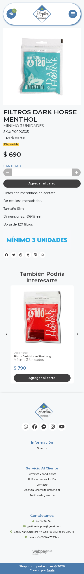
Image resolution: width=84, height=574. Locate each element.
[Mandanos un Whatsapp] (26, 427)
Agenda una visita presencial (42, 489)
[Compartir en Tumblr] (28, 255)
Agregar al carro (42, 183)
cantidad (12, 166)
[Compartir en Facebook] (6, 255)
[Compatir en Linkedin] (35, 255)
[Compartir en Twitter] (14, 255)
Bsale (50, 570)
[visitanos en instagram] (53, 427)
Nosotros (42, 448)
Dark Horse (15, 138)
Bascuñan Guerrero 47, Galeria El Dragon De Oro (44, 531)
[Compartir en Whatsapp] (42, 255)
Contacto (42, 484)
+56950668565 (44, 521)
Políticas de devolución (42, 479)
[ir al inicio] (43, 412)
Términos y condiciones (42, 473)
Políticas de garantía (42, 495)
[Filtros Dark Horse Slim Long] (42, 317)
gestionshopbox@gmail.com (44, 526)
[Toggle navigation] (73, 14)
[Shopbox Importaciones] (42, 14)
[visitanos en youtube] (62, 427)
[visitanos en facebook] (34, 427)
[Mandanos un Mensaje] (44, 427)
